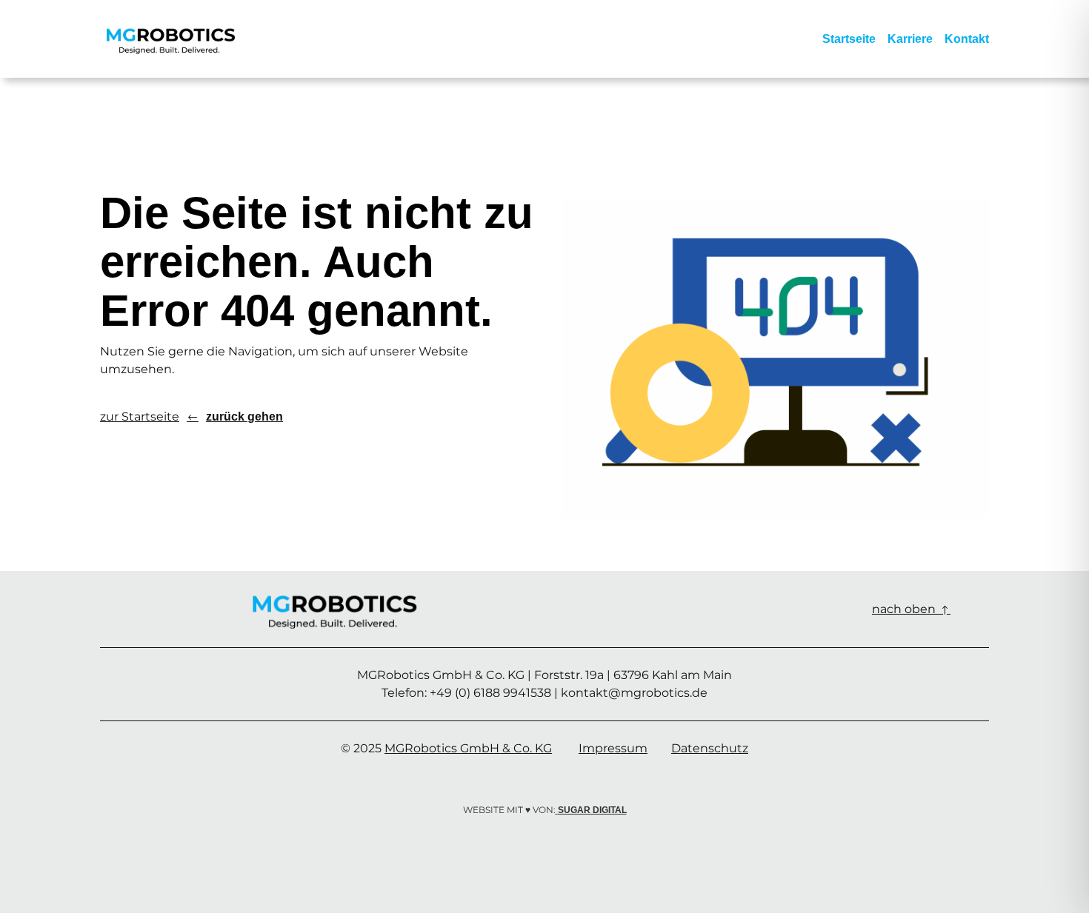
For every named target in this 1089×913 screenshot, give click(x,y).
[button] (297, 417)
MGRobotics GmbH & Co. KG (468, 748)
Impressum (613, 748)
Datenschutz (709, 748)
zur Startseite (139, 416)
